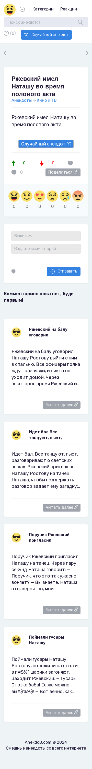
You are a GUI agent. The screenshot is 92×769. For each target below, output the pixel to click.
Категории (43, 9)
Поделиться (61, 172)
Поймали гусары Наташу (46, 640)
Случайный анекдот (49, 34)
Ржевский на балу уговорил (48, 332)
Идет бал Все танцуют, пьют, (45, 434)
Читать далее (60, 404)
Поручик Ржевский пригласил (49, 537)
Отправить (67, 271)
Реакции (68, 9)
